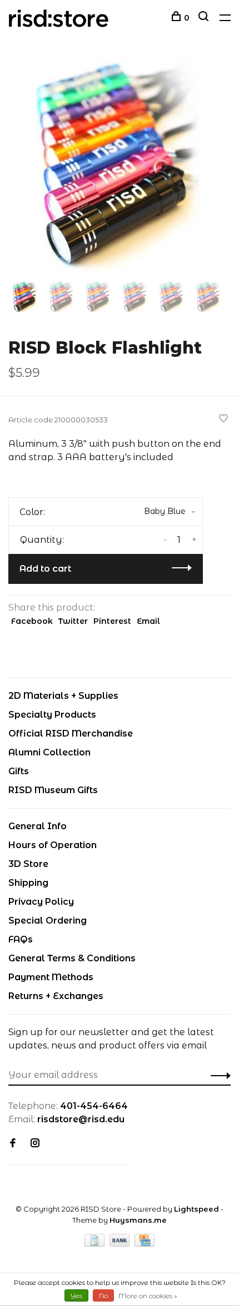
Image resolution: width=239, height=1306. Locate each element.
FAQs (20, 939)
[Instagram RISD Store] (35, 1143)
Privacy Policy (41, 901)
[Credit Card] (145, 1243)
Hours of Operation (52, 845)
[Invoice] (95, 1243)
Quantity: (42, 539)
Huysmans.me (138, 1220)
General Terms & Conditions (72, 958)
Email (148, 621)
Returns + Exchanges (55, 996)
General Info (37, 826)
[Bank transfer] (120, 1243)
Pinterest (112, 621)
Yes (76, 1296)
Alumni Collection (49, 752)
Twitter (73, 621)
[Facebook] (12, 1143)
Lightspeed (196, 1208)
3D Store (28, 864)
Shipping (28, 883)
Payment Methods (50, 977)
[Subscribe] (218, 1075)
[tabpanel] (119, 167)
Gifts (18, 771)
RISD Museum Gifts (53, 790)
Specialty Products (52, 714)
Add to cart (45, 568)
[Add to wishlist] (223, 419)
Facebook (32, 621)
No (103, 1296)
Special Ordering (47, 920)
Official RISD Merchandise (70, 733)
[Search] (204, 18)
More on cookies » (147, 1296)
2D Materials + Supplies (63, 695)
